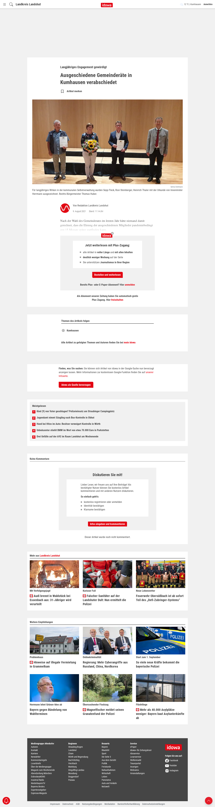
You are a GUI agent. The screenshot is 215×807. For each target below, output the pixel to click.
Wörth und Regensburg (78, 757)
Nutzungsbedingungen (92, 804)
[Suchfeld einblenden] (11, 4)
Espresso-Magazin (39, 793)
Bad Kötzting (73, 760)
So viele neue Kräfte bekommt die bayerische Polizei (157, 664)
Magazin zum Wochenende (43, 770)
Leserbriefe (36, 763)
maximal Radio (37, 780)
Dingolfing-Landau (76, 770)
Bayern (105, 747)
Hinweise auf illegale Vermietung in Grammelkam (53, 664)
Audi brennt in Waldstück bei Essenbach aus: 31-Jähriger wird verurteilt (50, 600)
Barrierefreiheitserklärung (129, 804)
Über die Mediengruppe (41, 766)
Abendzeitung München (41, 773)
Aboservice (135, 753)
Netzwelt (105, 786)
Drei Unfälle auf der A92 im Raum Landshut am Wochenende (67, 436)
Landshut (72, 750)
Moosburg (72, 773)
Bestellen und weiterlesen (107, 274)
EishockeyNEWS (38, 776)
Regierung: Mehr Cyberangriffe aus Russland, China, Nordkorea (105, 664)
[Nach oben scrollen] (208, 800)
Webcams (134, 770)
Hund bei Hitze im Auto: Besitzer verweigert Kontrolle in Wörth (68, 423)
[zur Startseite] (174, 746)
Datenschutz (67, 804)
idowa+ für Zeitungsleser (141, 750)
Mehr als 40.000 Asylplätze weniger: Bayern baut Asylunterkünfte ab (160, 714)
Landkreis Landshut (28, 4)
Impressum (55, 804)
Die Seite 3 (106, 757)
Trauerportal (135, 763)
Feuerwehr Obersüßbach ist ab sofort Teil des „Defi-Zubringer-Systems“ (160, 598)
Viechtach (72, 763)
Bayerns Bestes (38, 786)
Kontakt (34, 750)
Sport (104, 753)
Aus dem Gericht (109, 760)
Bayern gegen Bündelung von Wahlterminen (48, 712)
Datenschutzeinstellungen (153, 804)
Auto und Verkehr (109, 783)
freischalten (117, 299)
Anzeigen (134, 766)
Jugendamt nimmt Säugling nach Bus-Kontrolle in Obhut (65, 417)
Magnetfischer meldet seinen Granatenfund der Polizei (103, 712)
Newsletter (35, 757)
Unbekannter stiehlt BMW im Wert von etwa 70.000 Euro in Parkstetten (73, 430)
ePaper (133, 747)
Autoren (34, 747)
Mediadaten (110, 804)
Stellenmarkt (135, 760)
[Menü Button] (5, 4)
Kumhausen (73, 330)
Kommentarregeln (39, 760)
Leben (104, 776)
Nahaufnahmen (108, 770)
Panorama (106, 780)
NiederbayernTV (38, 783)
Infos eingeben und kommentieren (107, 524)
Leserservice (135, 757)
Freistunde (106, 766)
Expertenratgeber (38, 790)
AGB (78, 804)
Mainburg (72, 766)
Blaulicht (105, 750)
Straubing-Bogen (75, 747)
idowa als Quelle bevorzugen (76, 384)
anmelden (130, 284)
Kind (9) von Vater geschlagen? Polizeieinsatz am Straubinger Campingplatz (75, 411)
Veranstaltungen (137, 773)
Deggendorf (73, 776)
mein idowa (130, 342)
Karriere (34, 753)
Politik (104, 763)
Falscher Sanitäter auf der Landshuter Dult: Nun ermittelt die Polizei (104, 600)
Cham (71, 753)
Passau (71, 780)
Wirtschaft (106, 773)
